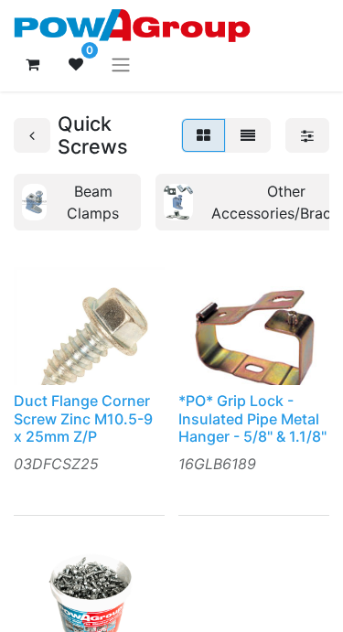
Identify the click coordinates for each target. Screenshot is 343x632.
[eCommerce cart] (32, 64)
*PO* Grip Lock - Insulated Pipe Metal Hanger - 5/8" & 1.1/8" (252, 418)
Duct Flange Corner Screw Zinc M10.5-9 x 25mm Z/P (83, 418)
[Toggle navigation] (121, 64)
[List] (248, 135)
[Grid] (203, 135)
